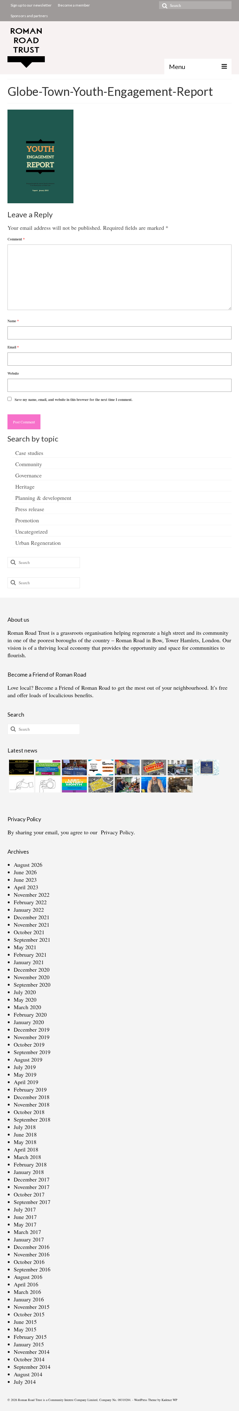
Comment (16, 239)
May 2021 (25, 947)
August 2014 (28, 1374)
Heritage (25, 486)
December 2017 (31, 1179)
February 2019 (30, 1089)
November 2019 (31, 1037)
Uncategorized (31, 531)
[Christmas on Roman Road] (126, 784)
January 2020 (29, 1022)
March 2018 (27, 1157)
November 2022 (31, 894)
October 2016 (29, 1261)
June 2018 (25, 1134)
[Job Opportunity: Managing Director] (100, 767)
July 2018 (25, 1127)
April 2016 (26, 1284)
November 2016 (31, 1254)
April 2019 (26, 1082)
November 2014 (31, 1351)
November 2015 (31, 1306)
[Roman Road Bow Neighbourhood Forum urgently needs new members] (20, 767)
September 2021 (32, 939)
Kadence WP (169, 1400)
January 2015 (29, 1344)
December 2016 (31, 1247)
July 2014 (25, 1381)
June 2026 (25, 872)
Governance (28, 475)
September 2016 (32, 1269)
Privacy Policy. (118, 832)
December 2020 (31, 969)
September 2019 (32, 1052)
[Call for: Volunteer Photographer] (47, 784)
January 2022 (29, 909)
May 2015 (25, 1329)
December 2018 (31, 1097)
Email (13, 347)
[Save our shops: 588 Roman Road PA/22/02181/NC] (179, 767)
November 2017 (31, 1187)
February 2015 (30, 1336)
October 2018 (29, 1112)
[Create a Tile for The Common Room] (126, 767)
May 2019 (25, 1074)
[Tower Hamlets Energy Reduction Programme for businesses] (47, 767)
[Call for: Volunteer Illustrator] (20, 784)
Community (28, 464)
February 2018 (30, 1164)
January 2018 (29, 1172)
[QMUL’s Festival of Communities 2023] (73, 767)
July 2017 (25, 1209)
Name (13, 320)
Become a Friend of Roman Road (72, 687)
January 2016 (29, 1299)
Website (13, 373)
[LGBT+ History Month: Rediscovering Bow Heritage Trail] (73, 784)
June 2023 (25, 879)
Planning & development (43, 497)
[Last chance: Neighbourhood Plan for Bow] (100, 784)
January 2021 (29, 962)
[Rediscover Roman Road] (179, 784)
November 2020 (31, 977)
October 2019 (29, 1044)
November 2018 (31, 1104)
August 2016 (28, 1276)
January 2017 (29, 1239)
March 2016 (27, 1291)
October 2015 (29, 1314)
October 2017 (29, 1194)
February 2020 (30, 1014)
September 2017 (32, 1202)
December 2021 (31, 917)
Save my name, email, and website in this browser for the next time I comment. (74, 399)
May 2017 (25, 1224)
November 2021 (31, 924)
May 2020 (25, 999)
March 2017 (27, 1232)
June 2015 (25, 1321)
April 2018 (26, 1149)
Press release (29, 509)
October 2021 (29, 932)
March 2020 (27, 1007)
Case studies (29, 452)
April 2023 (26, 887)
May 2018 (25, 1142)
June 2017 (25, 1217)
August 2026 (28, 864)
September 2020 (32, 984)
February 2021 (30, 954)
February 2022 (30, 902)
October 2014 (29, 1359)
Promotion (27, 520)
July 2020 (25, 992)
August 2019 (28, 1059)
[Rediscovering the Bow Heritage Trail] (206, 767)
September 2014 (32, 1366)
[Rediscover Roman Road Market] (153, 784)
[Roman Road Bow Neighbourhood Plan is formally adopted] (153, 767)
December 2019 (31, 1029)
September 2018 (32, 1119)
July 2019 (25, 1067)
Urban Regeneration (38, 542)
